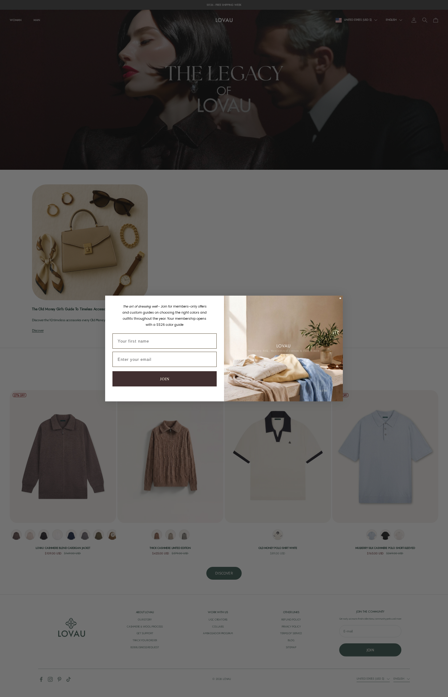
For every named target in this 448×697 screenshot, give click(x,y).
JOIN (164, 379)
